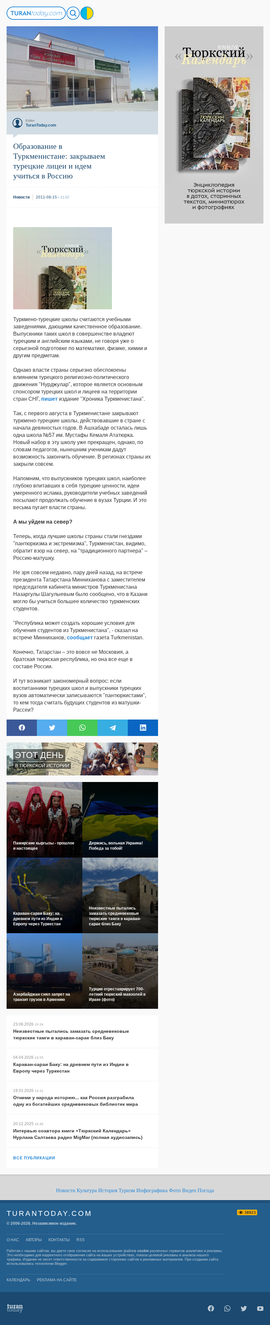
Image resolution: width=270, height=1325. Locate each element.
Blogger (61, 1264)
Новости (65, 1190)
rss (80, 1240)
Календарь (18, 1280)
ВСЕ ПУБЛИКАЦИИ (34, 1158)
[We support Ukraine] (87, 13)
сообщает (80, 637)
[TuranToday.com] (36, 13)
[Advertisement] (214, 322)
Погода (206, 1190)
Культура (87, 1190)
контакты (59, 1240)
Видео (189, 1190)
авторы (34, 1240)
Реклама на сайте (57, 1280)
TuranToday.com (49, 1213)
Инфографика (152, 1190)
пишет (49, 399)
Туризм (127, 1190)
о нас (13, 1240)
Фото (175, 1190)
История (107, 1190)
